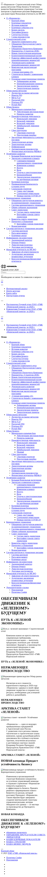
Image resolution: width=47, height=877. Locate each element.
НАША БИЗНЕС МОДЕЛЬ (18, 844)
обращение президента (16, 832)
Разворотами (24, 310)
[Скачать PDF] (2, 300)
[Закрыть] (2, 275)
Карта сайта (11, 293)
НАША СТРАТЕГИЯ (15, 842)
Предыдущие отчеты (15, 295)
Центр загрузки (13, 291)
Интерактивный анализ (16, 288)
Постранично (24, 305)
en (2, 282)
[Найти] (2, 280)
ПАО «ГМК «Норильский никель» (22, 853)
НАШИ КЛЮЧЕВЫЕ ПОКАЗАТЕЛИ (23, 839)
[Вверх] (2, 849)
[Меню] (2, 2)
